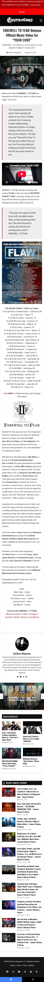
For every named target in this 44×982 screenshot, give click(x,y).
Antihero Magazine (14, 52)
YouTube (8, 617)
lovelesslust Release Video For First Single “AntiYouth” (31, 738)
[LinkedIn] (26, 676)
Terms (25, 965)
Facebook (17, 614)
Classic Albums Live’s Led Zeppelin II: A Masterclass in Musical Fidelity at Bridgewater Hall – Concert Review (28, 792)
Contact (12, 965)
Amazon (24, 617)
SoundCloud (34, 617)
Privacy (19, 965)
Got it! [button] (22, 12)
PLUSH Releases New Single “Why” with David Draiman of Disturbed (22, 698)
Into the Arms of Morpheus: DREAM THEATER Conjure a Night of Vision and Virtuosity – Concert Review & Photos (29, 923)
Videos (22, 692)
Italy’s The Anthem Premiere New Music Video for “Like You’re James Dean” (10, 736)
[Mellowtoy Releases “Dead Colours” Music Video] (32, 752)
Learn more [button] (35, 5)
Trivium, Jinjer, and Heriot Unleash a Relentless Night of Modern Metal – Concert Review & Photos (29, 822)
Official (8, 614)
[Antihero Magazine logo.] (20, 20)
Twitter (25, 614)
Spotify (16, 617)
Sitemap (31, 965)
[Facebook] (20, 676)
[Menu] (41, 21)
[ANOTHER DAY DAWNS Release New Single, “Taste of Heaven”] (11, 753)
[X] (23, 676)
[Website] (17, 676)
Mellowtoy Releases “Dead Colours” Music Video (31, 761)
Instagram (33, 614)
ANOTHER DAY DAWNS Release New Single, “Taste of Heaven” (10, 763)
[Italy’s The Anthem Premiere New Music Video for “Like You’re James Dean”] (11, 725)
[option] (22, 696)
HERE (10, 393)
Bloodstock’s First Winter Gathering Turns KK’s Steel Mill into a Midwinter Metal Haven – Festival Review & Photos (29, 837)
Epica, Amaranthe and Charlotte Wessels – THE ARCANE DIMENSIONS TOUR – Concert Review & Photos (29, 807)
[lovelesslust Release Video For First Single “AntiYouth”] (32, 727)
